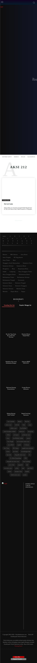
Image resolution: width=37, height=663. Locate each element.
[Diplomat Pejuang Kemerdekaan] (11, 376)
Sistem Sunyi (7, 157)
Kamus (16, 157)
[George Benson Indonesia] (26, 376)
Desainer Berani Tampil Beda (26, 334)
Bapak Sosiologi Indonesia (26, 414)
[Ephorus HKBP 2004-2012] (26, 350)
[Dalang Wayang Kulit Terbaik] (11, 402)
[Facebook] (10, 653)
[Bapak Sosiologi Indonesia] (26, 402)
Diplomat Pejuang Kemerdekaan (11, 388)
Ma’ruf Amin (8, 204)
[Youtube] (22, 653)
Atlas (23, 157)
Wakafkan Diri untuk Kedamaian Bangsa (11, 362)
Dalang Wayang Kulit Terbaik (11, 414)
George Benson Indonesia (26, 388)
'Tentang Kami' (18, 646)
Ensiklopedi (6, 200)
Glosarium (32, 157)
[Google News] (26, 653)
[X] (18, 653)
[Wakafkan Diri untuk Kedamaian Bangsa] (11, 350)
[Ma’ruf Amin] (18, 189)
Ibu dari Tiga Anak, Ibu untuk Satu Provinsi (11, 335)
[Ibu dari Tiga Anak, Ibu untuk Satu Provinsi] (11, 323)
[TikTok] (14, 653)
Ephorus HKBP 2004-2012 (26, 362)
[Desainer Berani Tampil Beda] (26, 323)
